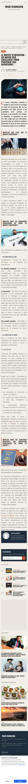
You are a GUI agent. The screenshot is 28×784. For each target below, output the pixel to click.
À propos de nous (6, 754)
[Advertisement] (14, 25)
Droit (8, 46)
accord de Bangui (8, 515)
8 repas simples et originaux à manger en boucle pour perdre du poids (12, 703)
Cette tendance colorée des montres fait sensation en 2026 (19, 579)
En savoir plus (21, 764)
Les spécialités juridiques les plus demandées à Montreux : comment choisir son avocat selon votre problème (13, 654)
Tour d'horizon (14, 7)
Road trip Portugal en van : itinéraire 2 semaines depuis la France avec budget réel (13, 724)
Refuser (7, 781)
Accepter (20, 781)
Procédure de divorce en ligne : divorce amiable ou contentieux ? (13, 676)
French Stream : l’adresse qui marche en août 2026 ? (19, 586)
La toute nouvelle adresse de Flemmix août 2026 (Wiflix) (19, 571)
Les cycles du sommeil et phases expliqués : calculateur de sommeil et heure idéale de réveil (19, 593)
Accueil (3, 46)
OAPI (10, 421)
